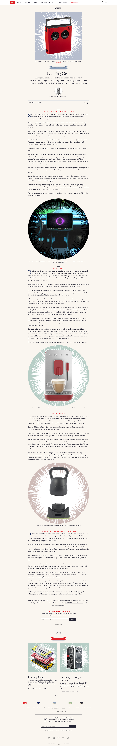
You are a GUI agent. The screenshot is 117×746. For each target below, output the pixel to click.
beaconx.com (61, 262)
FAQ (43, 707)
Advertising (86, 707)
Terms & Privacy (58, 624)
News (19, 2)
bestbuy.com (77, 525)
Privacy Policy (66, 707)
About (28, 707)
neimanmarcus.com (80, 407)
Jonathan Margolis (59, 96)
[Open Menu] (106, 2)
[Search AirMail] (103, 2)
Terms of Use (52, 707)
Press (76, 707)
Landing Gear (36, 677)
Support (36, 707)
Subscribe (75, 2)
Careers (55, 708)
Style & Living (47, 2)
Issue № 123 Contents (58, 743)
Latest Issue (62, 2)
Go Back (58, 8)
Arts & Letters (31, 2)
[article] (58, 324)
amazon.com (58, 62)
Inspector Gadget (58, 67)
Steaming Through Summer (70, 678)
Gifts (63, 708)
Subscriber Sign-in (58, 711)
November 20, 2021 (34, 102)
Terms (63, 731)
